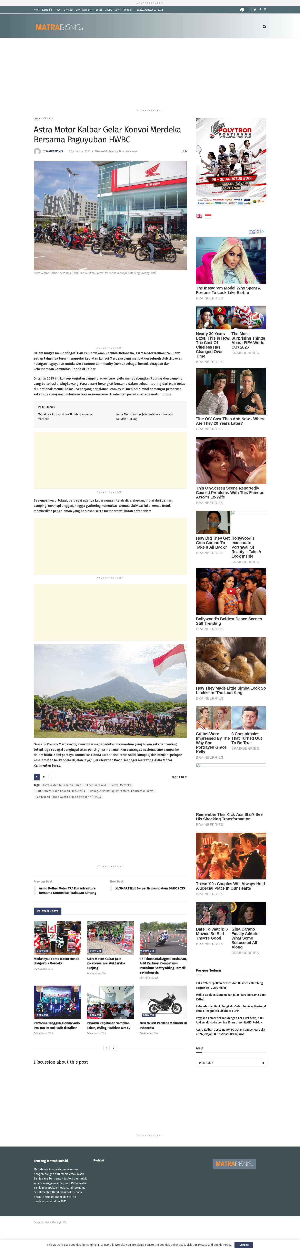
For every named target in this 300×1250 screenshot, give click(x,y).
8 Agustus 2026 (150, 1033)
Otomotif (68, 9)
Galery (108, 9)
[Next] (114, 1048)
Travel (57, 9)
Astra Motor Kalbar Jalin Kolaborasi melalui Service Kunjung (106, 963)
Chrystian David (96, 785)
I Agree (244, 1244)
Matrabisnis (54, 151)
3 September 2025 (79, 151)
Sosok (99, 9)
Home (37, 118)
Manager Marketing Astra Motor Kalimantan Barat (121, 791)
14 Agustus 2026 (97, 973)
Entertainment (83, 9)
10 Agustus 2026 (44, 1033)
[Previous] (106, 1048)
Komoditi (47, 9)
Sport (117, 9)
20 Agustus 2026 (44, 969)
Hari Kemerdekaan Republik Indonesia (60, 791)
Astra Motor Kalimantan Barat (62, 785)
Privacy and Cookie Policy (214, 1245)
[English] (199, 217)
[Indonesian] (208, 217)
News (37, 9)
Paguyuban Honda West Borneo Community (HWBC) (68, 797)
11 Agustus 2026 (150, 978)
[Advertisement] (150, 72)
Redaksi (98, 1160)
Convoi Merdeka (121, 785)
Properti (127, 9)
